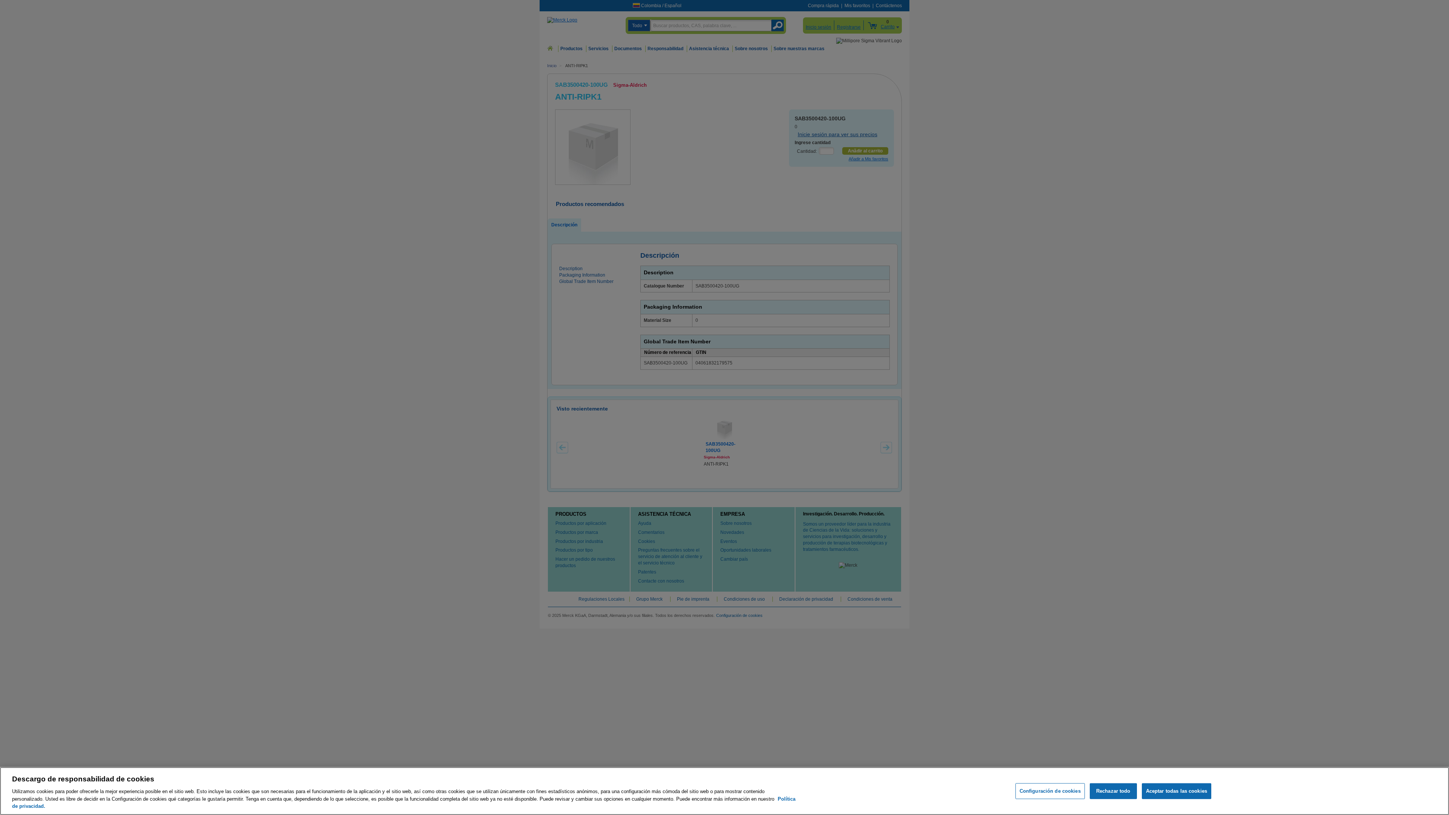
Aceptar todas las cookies (1176, 791)
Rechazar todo (1113, 791)
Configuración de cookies (1050, 791)
